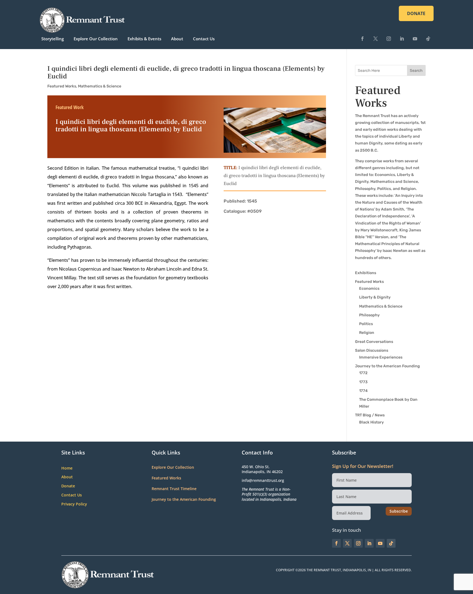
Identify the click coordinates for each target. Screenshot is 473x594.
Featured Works (61, 86)
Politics (366, 324)
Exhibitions (365, 273)
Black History (371, 422)
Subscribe (399, 511)
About (177, 38)
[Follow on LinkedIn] (401, 38)
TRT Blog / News (370, 415)
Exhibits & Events (144, 38)
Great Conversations (374, 341)
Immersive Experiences (380, 357)
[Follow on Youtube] (414, 38)
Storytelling (52, 38)
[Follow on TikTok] (428, 38)
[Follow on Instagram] (388, 38)
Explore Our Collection (96, 38)
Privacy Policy (74, 504)
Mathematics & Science (99, 86)
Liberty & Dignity (375, 297)
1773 (363, 382)
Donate (68, 486)
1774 (363, 390)
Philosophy (369, 315)
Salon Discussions (371, 350)
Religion (366, 332)
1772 (363, 373)
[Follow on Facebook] (362, 38)
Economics (369, 288)
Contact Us (204, 38)
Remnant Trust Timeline (174, 488)
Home (67, 468)
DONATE (416, 13)
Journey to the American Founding (387, 366)
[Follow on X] (375, 38)
